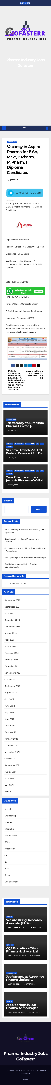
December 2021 (12, 745)
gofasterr (14, 180)
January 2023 (11, 659)
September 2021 (12, 765)
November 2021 (12, 752)
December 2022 (12, 666)
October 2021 (10, 758)
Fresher (10, 443)
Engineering (10, 815)
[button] (43, 128)
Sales (7, 875)
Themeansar (25, 1073)
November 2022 (12, 673)
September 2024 (12, 607)
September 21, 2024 (17, 956)
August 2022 (10, 692)
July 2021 (9, 778)
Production (12, 141)
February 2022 (11, 732)
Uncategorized (11, 881)
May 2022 (9, 712)
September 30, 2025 (17, 927)
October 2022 (11, 679)
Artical (7, 809)
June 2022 (9, 706)
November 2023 (12, 626)
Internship (19, 443)
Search (8, 500)
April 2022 (9, 719)
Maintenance (10, 835)
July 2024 (9, 613)
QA (38, 443)
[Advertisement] (25, 98)
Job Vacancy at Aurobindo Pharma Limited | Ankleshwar (25, 426)
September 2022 (12, 686)
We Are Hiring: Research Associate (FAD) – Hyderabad (24, 923)
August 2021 (10, 772)
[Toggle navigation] (24, 128)
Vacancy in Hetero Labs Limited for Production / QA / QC (34, 374)
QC (42, 443)
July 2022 (9, 699)
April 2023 (9, 640)
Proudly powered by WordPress (17, 1070)
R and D (9, 447)
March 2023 (10, 646)
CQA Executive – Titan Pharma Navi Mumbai (22, 949)
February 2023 (11, 653)
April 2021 (9, 791)
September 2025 (12, 600)
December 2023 (12, 620)
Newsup (40, 1070)
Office (7, 842)
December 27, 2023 (17, 1012)
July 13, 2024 (14, 984)
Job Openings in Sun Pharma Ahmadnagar (25, 557)
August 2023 (10, 633)
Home (25, 1080)
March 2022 (10, 725)
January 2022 (11, 739)
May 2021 (9, 785)
